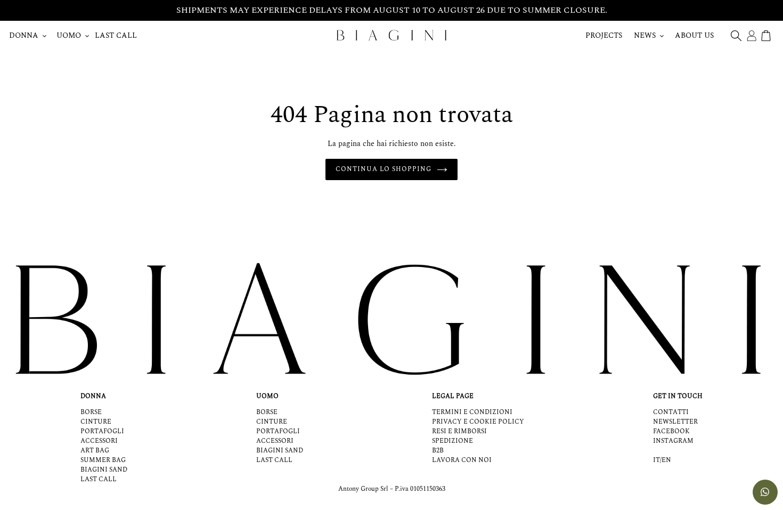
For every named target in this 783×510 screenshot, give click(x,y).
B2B (438, 451)
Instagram (673, 441)
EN (666, 460)
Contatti (671, 412)
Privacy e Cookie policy (478, 422)
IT (656, 460)
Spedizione (452, 441)
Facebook (671, 431)
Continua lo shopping (383, 169)
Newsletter (675, 422)
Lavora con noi (462, 460)
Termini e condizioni (472, 412)
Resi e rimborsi (459, 431)
